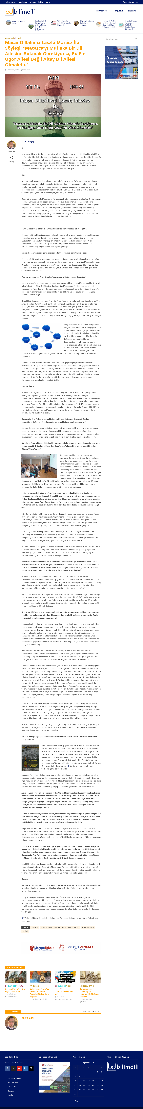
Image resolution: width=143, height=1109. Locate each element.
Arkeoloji (9, 38)
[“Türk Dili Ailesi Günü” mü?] (65, 977)
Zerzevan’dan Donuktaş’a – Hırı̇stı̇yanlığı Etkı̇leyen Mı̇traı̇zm (89, 993)
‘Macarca (34, 928)
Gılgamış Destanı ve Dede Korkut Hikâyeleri (86, 23)
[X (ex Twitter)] (13, 1068)
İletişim (40, 2)
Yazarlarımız (22, 2)
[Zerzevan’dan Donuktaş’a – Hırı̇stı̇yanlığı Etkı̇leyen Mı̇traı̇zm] (90, 977)
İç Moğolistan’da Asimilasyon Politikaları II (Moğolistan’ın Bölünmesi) (130, 25)
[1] (22, 897)
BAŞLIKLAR (119, 11)
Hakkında (32, 2)
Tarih (19, 38)
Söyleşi (25, 931)
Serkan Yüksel (11, 997)
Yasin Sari (26, 70)
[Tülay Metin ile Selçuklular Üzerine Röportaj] (52, 23)
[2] (68, 766)
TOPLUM (19, 986)
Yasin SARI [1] (27, 142)
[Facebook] (7, 1068)
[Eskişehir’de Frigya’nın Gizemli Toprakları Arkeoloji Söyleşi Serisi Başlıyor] (40, 977)
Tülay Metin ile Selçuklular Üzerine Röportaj (63, 23)
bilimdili (44, 999)
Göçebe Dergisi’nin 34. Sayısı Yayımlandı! (15, 990)
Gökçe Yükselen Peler (64, 999)
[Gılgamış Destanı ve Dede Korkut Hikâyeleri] (75, 23)
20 (89, 1085)
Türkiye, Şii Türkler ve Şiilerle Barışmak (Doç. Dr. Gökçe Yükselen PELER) (108, 24)
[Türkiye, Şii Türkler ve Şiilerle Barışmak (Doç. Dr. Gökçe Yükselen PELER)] (97, 24)
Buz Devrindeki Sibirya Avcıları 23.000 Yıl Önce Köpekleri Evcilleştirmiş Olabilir (39, 26)
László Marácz (73, 928)
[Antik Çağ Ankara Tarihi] (7, 22)
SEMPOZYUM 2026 (103, 11)
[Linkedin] (25, 1068)
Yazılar (47, 2)
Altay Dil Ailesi (46, 928)
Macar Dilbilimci (88, 928)
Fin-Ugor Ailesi (60, 928)
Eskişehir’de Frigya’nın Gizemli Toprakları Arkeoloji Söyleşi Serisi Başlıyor (39, 993)
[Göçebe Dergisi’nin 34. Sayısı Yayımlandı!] (15, 977)
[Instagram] (31, 1068)
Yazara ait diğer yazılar (90, 1011)
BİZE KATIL (132, 11)
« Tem (75, 1101)
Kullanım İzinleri (10, 2)
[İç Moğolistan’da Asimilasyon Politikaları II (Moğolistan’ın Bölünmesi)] (120, 25)
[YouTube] (19, 1068)
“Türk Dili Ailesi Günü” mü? (64, 993)
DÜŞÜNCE (12, 986)
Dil (15, 38)
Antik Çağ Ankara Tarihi (17, 23)
